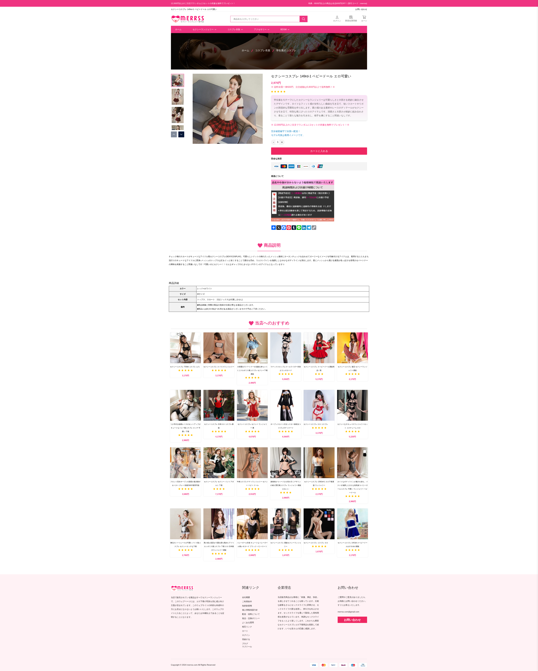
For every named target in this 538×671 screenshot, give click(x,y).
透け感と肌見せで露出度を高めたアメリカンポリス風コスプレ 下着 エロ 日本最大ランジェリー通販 (219, 546)
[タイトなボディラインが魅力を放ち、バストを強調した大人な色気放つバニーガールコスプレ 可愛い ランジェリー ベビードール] (352, 462)
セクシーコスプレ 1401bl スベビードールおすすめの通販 (352, 544)
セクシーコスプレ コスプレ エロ (316, 543)
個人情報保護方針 (250, 610)
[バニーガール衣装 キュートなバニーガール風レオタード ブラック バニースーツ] (252, 523)
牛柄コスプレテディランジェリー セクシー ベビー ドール (252, 483)
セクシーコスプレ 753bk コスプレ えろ (185, 367)
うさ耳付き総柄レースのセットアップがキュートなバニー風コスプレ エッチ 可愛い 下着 (185, 427)
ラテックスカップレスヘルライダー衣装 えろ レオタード (286, 368)
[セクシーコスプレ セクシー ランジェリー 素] (252, 405)
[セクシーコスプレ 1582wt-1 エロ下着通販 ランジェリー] (319, 462)
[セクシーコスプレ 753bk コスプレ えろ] (185, 347)
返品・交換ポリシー (251, 618)
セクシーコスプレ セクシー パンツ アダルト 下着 (219, 483)
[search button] (304, 19)
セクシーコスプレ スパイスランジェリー (218, 367)
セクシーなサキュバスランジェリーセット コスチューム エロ (352, 426)
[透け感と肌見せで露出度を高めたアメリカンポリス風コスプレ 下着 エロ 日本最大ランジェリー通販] (218, 523)
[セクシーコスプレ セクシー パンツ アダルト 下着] (218, 462)
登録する (246, 639)
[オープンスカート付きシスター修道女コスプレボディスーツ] (285, 405)
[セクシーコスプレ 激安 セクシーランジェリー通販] (352, 347)
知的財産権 (247, 606)
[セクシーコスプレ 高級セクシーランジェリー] (285, 523)
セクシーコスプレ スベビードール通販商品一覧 (319, 368)
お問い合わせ (361, 9)
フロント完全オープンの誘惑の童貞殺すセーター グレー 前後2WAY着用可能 (185, 483)
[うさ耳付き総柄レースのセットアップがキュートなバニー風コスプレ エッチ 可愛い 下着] (185, 405)
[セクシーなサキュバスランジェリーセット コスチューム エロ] (352, 405)
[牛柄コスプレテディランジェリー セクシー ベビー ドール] (252, 462)
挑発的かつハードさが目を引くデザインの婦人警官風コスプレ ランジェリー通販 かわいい (285, 485)
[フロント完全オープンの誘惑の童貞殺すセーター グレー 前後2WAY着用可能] (185, 462)
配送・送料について (251, 614)
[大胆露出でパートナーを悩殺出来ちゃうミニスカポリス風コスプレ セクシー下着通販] (252, 347)
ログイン (246, 635)
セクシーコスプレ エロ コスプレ (316, 424)
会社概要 (246, 597)
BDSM (283, 29)
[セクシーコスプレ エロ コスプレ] (319, 405)
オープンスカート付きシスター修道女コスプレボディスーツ (286, 426)
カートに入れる (319, 151)
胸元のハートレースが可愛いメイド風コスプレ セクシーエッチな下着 (185, 544)
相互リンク (247, 627)
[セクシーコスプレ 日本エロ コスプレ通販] (218, 405)
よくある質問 (248, 623)
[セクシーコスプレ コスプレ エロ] (319, 523)
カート (245, 631)
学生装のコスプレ (286, 50)
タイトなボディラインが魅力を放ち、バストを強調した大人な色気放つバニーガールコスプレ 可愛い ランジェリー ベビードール (352, 487)
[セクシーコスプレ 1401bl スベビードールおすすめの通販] (352, 523)
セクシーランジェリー (203, 29)
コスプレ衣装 (234, 29)
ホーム (178, 29)
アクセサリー (260, 29)
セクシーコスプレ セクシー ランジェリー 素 (252, 426)
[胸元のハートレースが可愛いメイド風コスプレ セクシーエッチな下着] (185, 523)
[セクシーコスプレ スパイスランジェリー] (218, 347)
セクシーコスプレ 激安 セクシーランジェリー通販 (352, 368)
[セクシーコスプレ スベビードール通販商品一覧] (319, 347)
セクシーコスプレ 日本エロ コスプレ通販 (219, 426)
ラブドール (247, 647)
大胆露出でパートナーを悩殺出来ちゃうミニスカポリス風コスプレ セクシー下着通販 (252, 370)
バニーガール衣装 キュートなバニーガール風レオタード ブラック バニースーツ (252, 544)
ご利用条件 (247, 602)
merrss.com (192, 665)
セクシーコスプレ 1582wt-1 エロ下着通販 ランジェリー (319, 483)
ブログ (245, 644)
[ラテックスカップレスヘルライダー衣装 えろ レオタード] (285, 347)
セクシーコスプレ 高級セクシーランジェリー (285, 544)
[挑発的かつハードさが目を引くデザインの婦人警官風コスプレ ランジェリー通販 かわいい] (285, 462)
